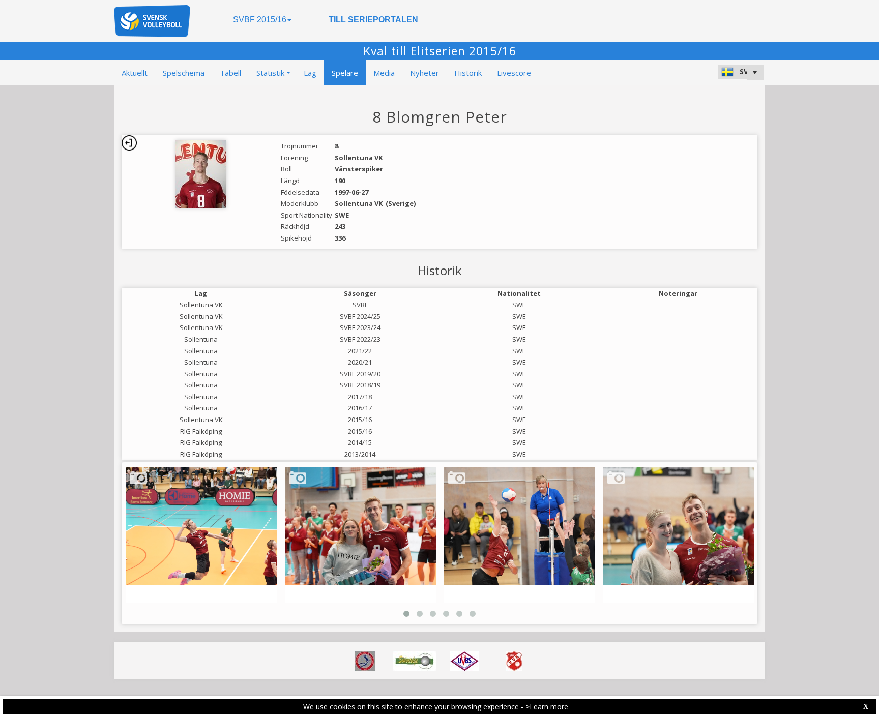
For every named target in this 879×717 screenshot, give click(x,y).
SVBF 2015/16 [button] (259, 19)
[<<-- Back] (129, 143)
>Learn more (546, 706)
